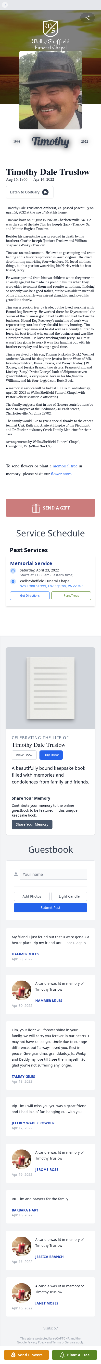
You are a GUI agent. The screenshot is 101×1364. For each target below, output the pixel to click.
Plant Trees (71, 595)
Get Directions (30, 595)
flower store (61, 473)
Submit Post (50, 907)
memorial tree (65, 466)
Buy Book (51, 755)
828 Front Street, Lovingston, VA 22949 (51, 585)
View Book (24, 755)
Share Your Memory (32, 824)
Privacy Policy (36, 1342)
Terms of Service (63, 1342)
